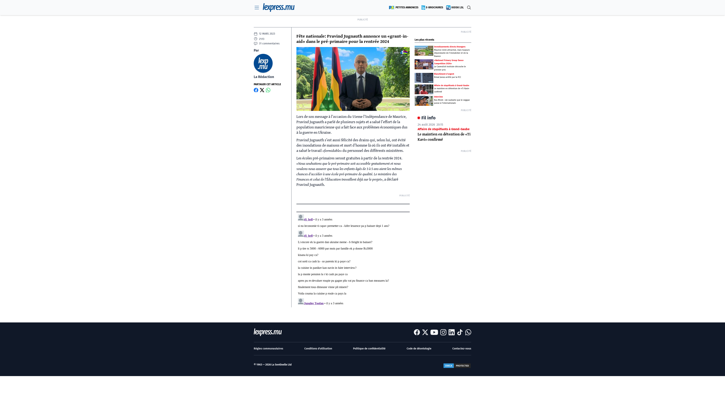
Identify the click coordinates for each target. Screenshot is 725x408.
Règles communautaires (268, 348)
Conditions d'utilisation (318, 348)
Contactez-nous (461, 348)
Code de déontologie (419, 348)
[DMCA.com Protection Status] (457, 366)
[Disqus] (353, 260)
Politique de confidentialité (369, 348)
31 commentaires (269, 43)
